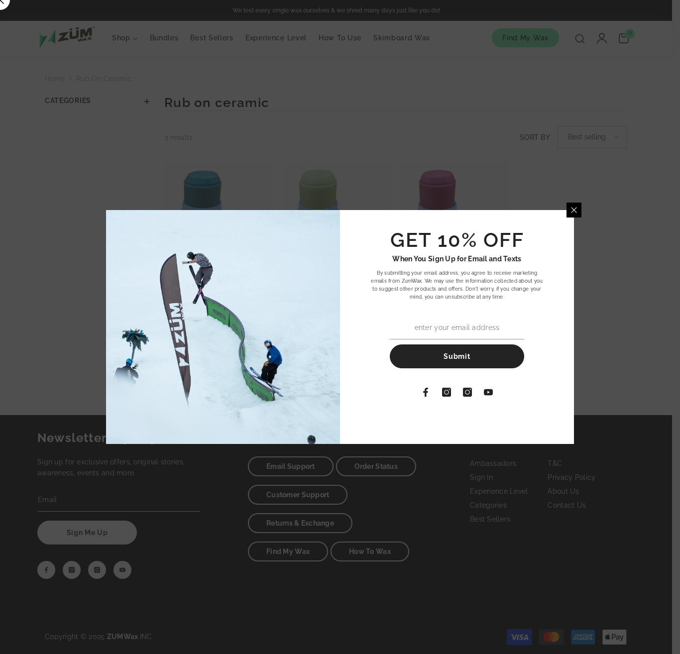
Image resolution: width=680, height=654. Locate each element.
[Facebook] (425, 392)
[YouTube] (488, 392)
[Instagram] (446, 392)
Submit (457, 356)
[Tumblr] (467, 392)
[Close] (574, 210)
